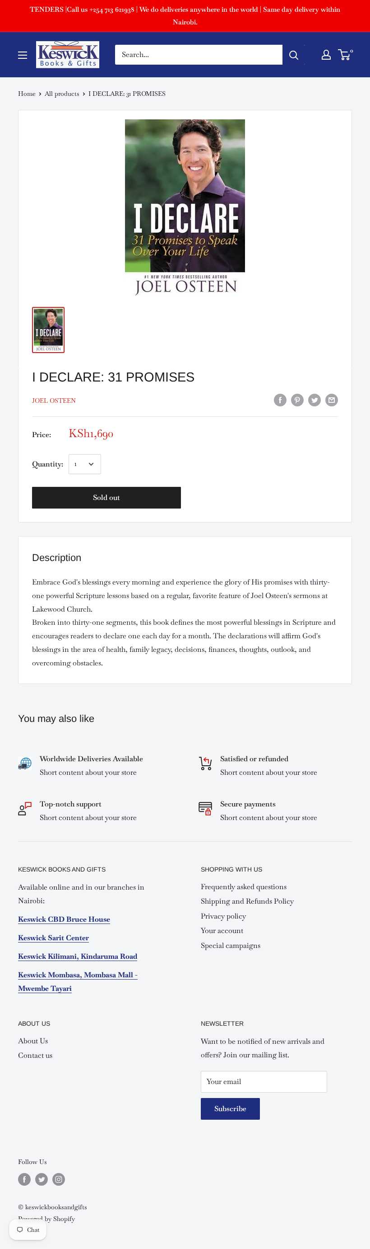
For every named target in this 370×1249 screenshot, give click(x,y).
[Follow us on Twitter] (41, 1179)
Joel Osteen (54, 400)
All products (62, 94)
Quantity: (47, 464)
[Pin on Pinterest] (297, 399)
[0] (344, 54)
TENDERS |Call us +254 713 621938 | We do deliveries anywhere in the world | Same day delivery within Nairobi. (185, 15)
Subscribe (230, 1108)
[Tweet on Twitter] (314, 399)
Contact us (35, 1055)
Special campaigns (230, 945)
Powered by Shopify (46, 1219)
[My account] (326, 55)
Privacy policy (223, 916)
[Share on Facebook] (280, 399)
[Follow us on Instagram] (58, 1179)
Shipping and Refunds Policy (247, 901)
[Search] (293, 55)
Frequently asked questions (244, 886)
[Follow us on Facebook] (24, 1179)
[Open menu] (22, 55)
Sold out (106, 497)
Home (27, 94)
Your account (222, 930)
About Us (33, 1041)
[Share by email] (331, 399)
